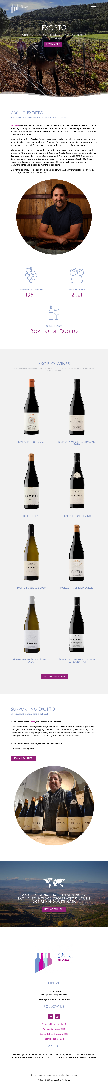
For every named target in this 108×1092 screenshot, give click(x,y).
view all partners (23, 758)
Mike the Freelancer (62, 1080)
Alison (32, 721)
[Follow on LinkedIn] (50, 1016)
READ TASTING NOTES (54, 676)
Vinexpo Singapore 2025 (54, 1029)
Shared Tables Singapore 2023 (54, 1034)
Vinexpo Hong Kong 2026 (54, 1024)
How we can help (54, 909)
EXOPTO (15, 125)
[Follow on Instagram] (57, 1016)
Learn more (53, 44)
